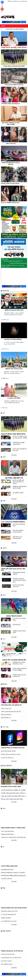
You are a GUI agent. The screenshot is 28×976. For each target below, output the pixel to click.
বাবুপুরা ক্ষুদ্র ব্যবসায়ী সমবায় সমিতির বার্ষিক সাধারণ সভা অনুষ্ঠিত (14, 796)
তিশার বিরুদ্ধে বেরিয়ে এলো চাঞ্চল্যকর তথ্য (11, 103)
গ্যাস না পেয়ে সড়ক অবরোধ (7, 833)
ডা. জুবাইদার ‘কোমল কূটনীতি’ (14, 398)
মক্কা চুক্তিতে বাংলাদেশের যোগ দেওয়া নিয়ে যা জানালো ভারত (19, 580)
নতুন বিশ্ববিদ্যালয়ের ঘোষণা (7, 872)
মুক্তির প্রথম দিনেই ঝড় (6, 714)
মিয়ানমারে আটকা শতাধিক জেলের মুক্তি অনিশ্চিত (12, 799)
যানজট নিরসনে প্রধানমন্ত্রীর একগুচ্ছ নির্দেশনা (14, 47)
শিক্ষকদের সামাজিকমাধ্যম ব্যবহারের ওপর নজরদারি (13, 875)
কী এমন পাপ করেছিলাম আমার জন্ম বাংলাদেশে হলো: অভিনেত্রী (14, 202)
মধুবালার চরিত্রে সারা (5, 717)
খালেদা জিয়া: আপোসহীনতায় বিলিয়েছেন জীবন (14, 339)
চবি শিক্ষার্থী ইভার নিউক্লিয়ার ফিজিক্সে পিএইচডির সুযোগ (13, 878)
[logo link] (8, 16)
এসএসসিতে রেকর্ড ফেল (6, 881)
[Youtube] (2, 9)
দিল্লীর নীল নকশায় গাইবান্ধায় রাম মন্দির (14, 369)
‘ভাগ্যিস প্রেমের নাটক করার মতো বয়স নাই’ (11, 711)
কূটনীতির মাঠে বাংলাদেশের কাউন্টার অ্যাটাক (14, 310)
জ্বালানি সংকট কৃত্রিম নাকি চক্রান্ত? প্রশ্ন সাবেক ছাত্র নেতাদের (18, 482)
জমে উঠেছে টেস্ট (16, 624)
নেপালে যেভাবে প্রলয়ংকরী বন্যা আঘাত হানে (17, 29)
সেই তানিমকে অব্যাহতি (18, 493)
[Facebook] (2, 2)
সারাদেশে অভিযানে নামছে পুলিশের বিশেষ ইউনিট (14, 66)
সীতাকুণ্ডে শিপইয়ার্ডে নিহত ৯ (7, 836)
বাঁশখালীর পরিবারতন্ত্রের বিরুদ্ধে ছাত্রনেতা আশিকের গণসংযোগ (14, 793)
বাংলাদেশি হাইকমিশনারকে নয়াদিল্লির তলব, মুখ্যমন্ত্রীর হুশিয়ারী (14, 790)
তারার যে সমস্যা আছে (10, 143)
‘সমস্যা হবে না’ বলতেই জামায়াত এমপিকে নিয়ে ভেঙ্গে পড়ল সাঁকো (14, 839)
